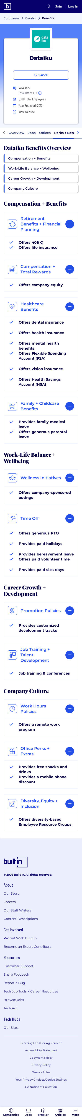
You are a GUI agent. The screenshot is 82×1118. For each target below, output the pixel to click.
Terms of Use (41, 1072)
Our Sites (11, 1028)
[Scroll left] (4, 133)
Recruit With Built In (20, 938)
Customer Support (18, 966)
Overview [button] (16, 133)
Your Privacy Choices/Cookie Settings (41, 1079)
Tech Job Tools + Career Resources (31, 991)
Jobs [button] (32, 133)
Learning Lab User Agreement (41, 1043)
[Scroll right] (78, 133)
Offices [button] (45, 133)
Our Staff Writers (17, 910)
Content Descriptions (21, 919)
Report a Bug (14, 983)
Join (58, 6)
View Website (26, 112)
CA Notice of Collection (41, 1087)
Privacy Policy (41, 1065)
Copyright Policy (41, 1057)
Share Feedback (16, 974)
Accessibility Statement (41, 1050)
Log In (73, 6)
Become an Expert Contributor (28, 947)
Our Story (11, 893)
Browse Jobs (14, 1000)
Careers (10, 902)
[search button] (49, 6)
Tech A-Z (10, 1008)
